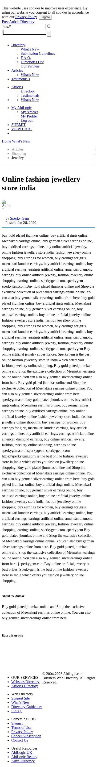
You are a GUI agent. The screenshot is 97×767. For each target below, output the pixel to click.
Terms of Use (21, 727)
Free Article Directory (18, 22)
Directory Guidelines (26, 707)
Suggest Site (20, 698)
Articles (17, 70)
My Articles (29, 112)
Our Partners (30, 66)
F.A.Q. (26, 58)
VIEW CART (21, 129)
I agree (45, 17)
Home (6, 141)
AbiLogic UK (21, 752)
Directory (18, 45)
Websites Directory (25, 682)
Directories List (32, 62)
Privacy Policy (26, 17)
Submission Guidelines (38, 53)
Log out (26, 120)
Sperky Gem (19, 218)
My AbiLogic (21, 108)
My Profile (29, 116)
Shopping (19, 153)
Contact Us (19, 740)
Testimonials (20, 79)
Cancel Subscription (26, 736)
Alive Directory (23, 761)
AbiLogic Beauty (24, 757)
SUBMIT (18, 125)
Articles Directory (24, 686)
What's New (30, 49)
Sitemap (17, 723)
